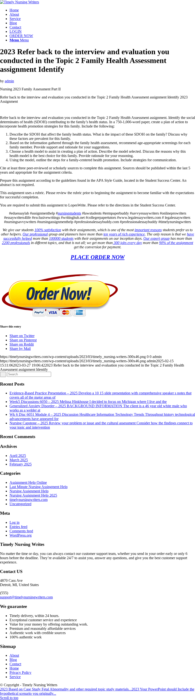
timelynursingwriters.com (29, 500)
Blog (13, 660)
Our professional (35, 234)
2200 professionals (16, 243)
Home (14, 668)
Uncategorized (20, 504)
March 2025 (19, 460)
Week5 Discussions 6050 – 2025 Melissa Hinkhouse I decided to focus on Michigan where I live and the (88, 402)
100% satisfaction (47, 230)
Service (15, 677)
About (14, 655)
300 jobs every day (127, 243)
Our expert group (156, 238)
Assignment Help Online (28, 482)
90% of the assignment (176, 243)
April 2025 (18, 456)
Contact (15, 664)
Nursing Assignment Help (29, 491)
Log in (15, 522)
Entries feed (18, 527)
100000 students (61, 238)
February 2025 (21, 464)
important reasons (148, 230)
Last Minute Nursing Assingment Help (39, 487)
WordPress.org (21, 535)
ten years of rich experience (124, 234)
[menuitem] (102, 10)
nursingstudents (69, 213)
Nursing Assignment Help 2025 (33, 495)
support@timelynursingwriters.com (26, 597)
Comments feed (21, 531)
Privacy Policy (20, 673)
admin (9, 81)
